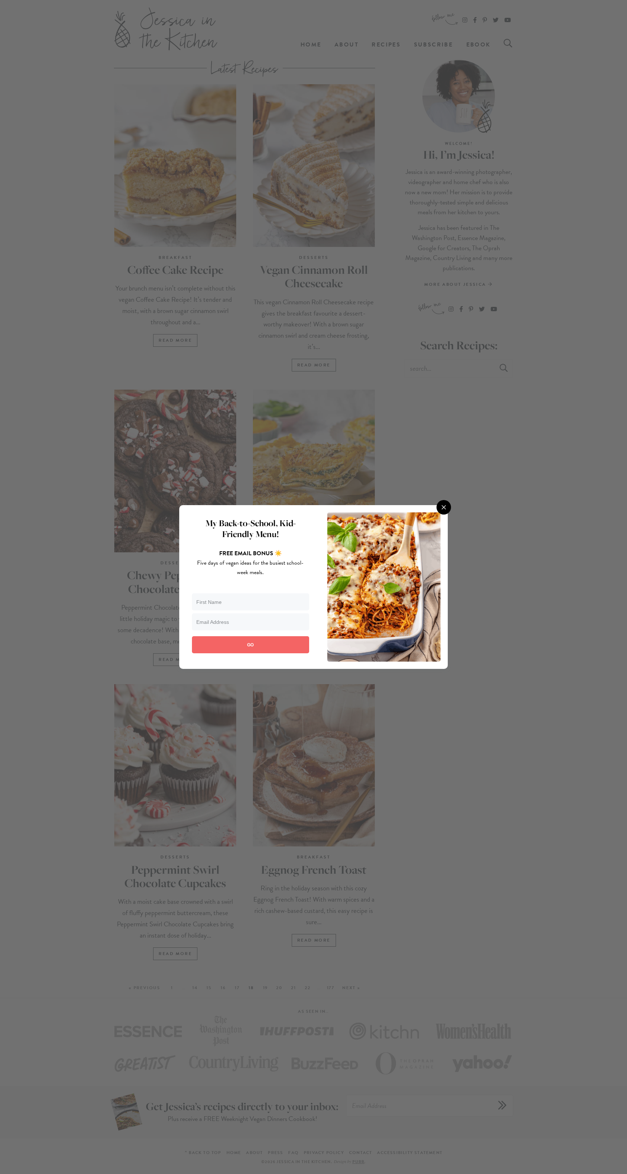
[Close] (444, 507)
